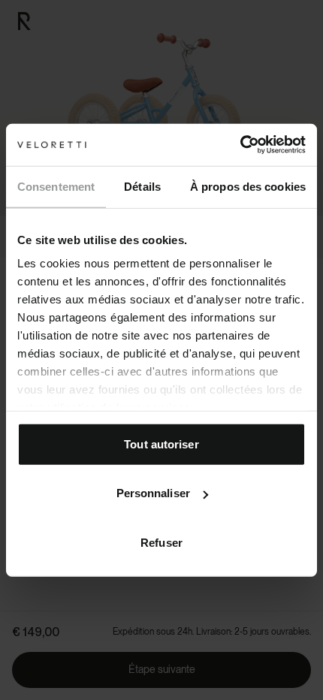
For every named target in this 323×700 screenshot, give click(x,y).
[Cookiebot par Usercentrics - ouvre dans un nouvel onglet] (240, 145)
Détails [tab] (142, 186)
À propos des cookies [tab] (248, 186)
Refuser (161, 542)
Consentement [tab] (56, 186)
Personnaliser (153, 493)
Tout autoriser (161, 443)
